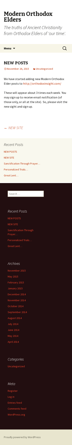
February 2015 (16, 282)
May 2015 (13, 276)
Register (13, 391)
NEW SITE (13, 127)
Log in (11, 396)
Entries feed (15, 402)
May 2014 (13, 336)
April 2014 (13, 342)
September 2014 (17, 312)
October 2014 (15, 306)
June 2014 (13, 330)
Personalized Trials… (16, 169)
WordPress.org (16, 414)
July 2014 (13, 324)
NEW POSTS (10, 151)
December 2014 (17, 294)
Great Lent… (11, 175)
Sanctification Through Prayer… (22, 163)
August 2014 (15, 318)
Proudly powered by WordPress (22, 437)
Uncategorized (44, 68)
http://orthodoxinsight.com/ (42, 83)
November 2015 (17, 270)
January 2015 (15, 288)
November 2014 (17, 300)
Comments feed (17, 408)
